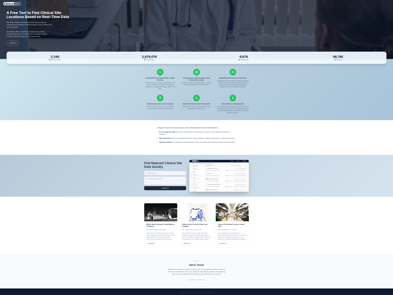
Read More (151, 243)
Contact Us (12, 43)
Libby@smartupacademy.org (196, 279)
